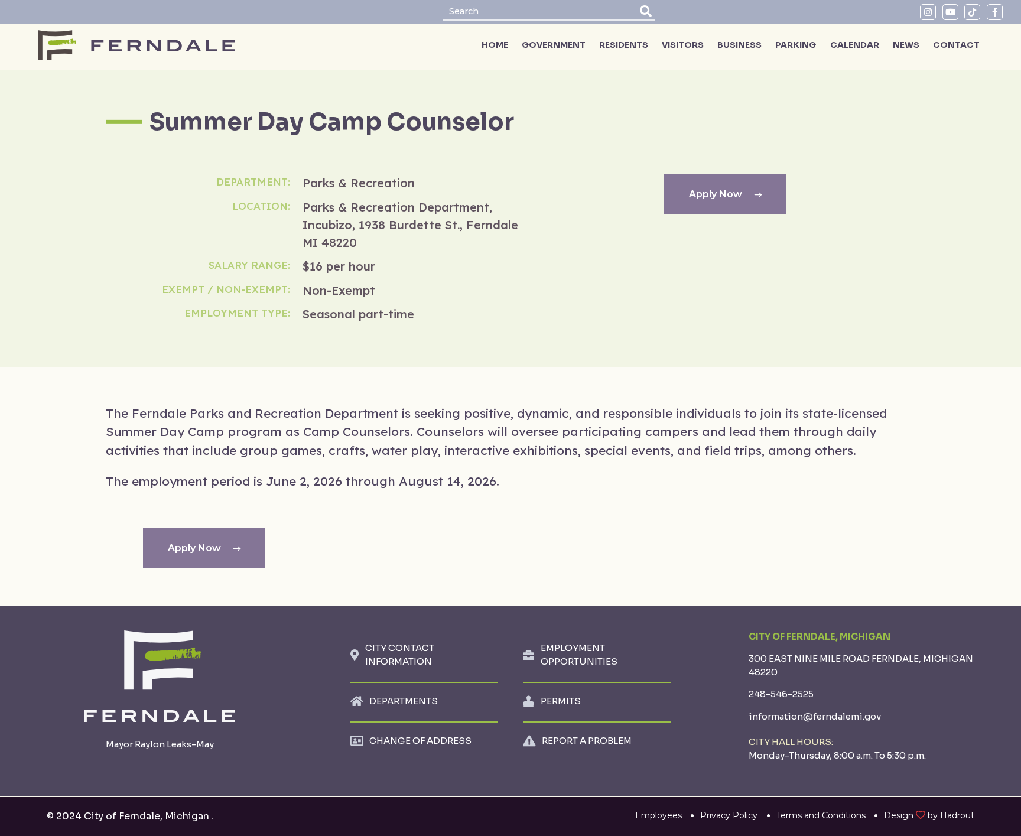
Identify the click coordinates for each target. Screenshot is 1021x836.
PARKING (795, 45)
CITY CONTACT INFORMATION (399, 654)
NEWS (906, 45)
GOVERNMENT (554, 45)
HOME (495, 45)
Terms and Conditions (821, 815)
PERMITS (561, 701)
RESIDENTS (623, 45)
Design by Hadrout (929, 815)
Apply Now (715, 194)
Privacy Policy (728, 815)
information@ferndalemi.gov (815, 716)
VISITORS (683, 45)
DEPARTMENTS (403, 701)
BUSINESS (739, 45)
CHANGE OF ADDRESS (420, 740)
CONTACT (956, 45)
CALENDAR (854, 45)
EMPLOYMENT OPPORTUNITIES (579, 654)
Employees (658, 815)
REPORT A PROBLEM (587, 740)
